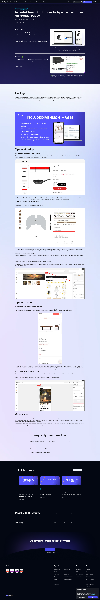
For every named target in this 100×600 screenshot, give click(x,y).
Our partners (78, 569)
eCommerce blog (67, 569)
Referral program (79, 574)
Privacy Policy (93, 594)
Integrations (24, 1)
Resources (38, 1)
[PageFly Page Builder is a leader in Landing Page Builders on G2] (7, 571)
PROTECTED (10, 595)
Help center (66, 571)
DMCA (7, 595)
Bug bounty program (90, 584)
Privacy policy (88, 576)
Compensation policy (90, 579)
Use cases (56, 576)
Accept (92, 597)
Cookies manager (89, 574)
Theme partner (79, 576)
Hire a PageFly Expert (68, 579)
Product (11, 1)
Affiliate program (79, 571)
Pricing (44, 1)
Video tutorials (66, 574)
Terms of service (89, 581)
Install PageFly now (50, 549)
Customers (31, 1)
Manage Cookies (82, 597)
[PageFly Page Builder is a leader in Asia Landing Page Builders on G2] (17, 571)
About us (88, 569)
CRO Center (56, 571)
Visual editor (56, 574)
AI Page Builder (57, 569)
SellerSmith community (68, 576)
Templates (18, 1)
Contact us (88, 586)
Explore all (77, 469)
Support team (88, 571)
